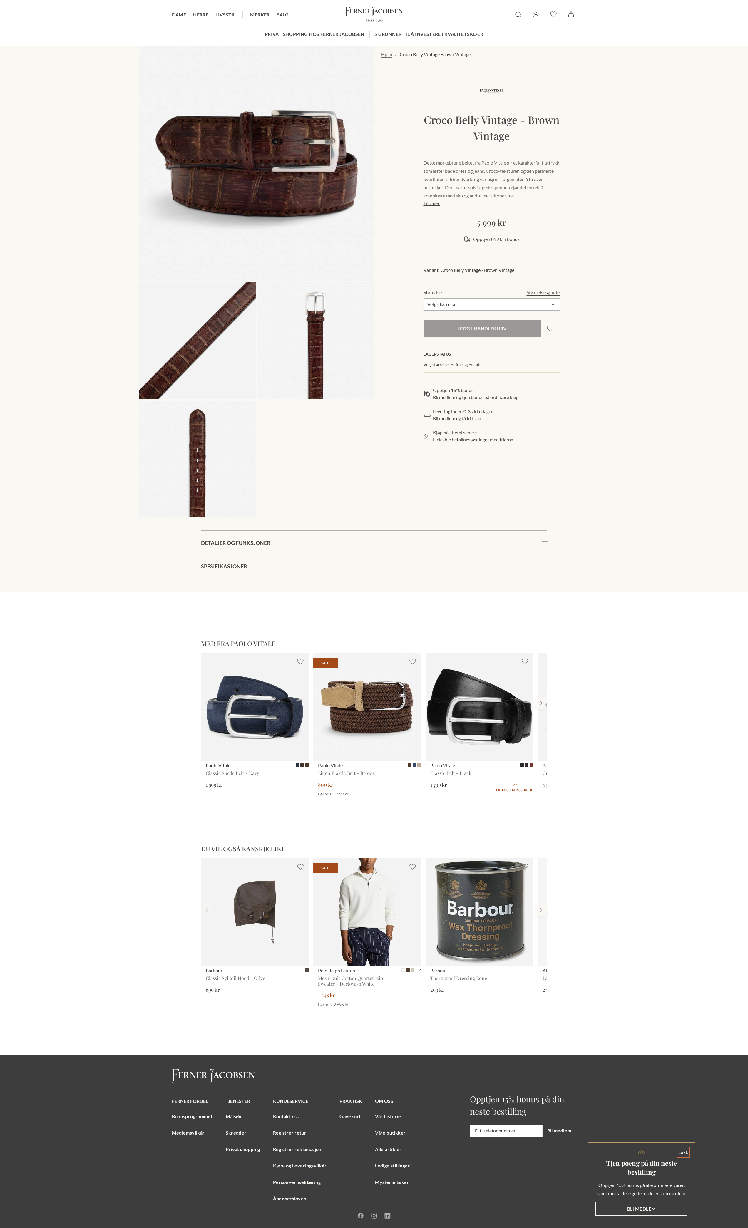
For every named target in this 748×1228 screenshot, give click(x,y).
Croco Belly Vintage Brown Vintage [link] (435, 54)
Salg (283, 14)
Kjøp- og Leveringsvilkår (300, 1165)
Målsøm (234, 1116)
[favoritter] (553, 14)
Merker (260, 14)
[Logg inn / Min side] (536, 14)
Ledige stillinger (392, 1165)
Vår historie (388, 1116)
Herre (200, 14)
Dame (179, 14)
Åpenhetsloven (290, 1198)
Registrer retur (290, 1132)
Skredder (236, 1132)
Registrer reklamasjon (297, 1149)
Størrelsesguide (543, 292)
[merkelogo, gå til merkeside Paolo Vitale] (492, 91)
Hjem (386, 54)
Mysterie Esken (392, 1182)
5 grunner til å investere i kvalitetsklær (428, 34)
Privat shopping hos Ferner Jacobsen (314, 34)
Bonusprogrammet (192, 1116)
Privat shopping (243, 1149)
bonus (513, 239)
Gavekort (350, 1116)
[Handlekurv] (571, 14)
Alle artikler (388, 1149)
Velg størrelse (442, 304)
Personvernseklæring (297, 1182)
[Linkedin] (387, 1216)
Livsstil (225, 14)
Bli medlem (559, 1130)
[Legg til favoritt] (550, 328)
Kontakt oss (286, 1116)
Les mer (432, 203)
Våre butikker (390, 1132)
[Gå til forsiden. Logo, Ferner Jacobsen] (374, 14)
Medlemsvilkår (188, 1132)
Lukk (683, 1152)
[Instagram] (374, 1216)
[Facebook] (360, 1216)
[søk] (518, 14)
